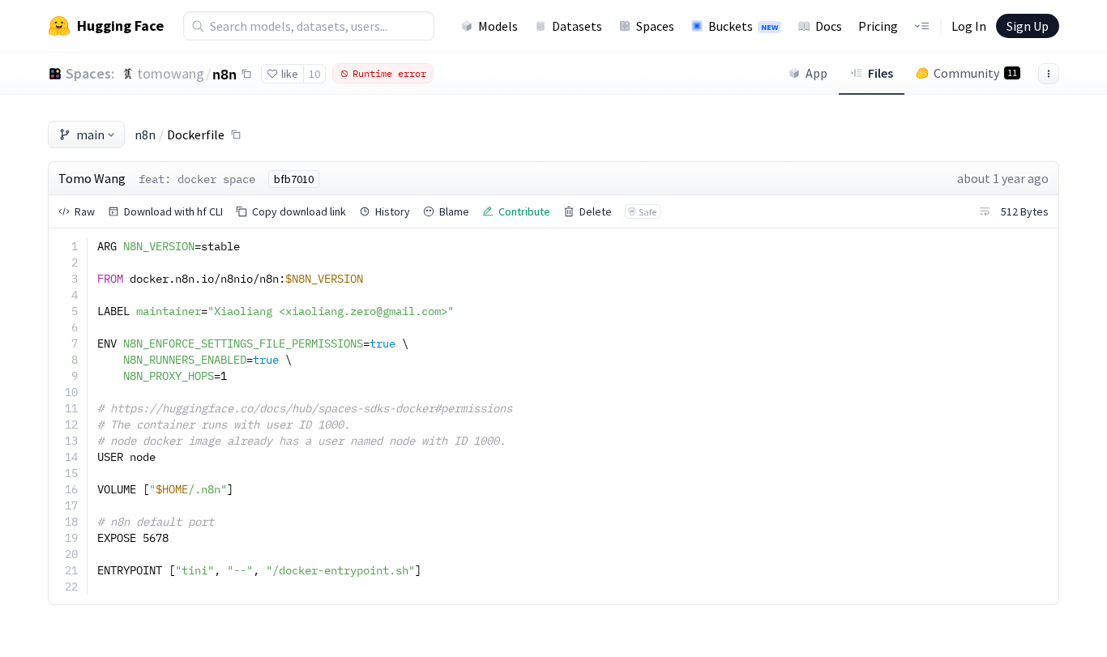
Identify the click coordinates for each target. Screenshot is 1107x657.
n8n (224, 73)
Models (498, 26)
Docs (828, 26)
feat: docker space (197, 179)
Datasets (577, 26)
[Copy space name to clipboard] (246, 74)
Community (975, 73)
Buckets (743, 26)
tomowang (170, 73)
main (90, 134)
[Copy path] (236, 134)
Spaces (655, 26)
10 (314, 73)
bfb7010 (294, 179)
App (816, 73)
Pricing (878, 26)
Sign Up (1028, 26)
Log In (968, 26)
